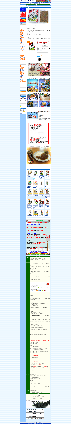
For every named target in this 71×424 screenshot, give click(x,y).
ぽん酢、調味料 (22, 37)
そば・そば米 (21, 47)
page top (49, 218)
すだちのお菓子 (22, 72)
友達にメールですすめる (44, 55)
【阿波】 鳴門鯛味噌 (29, 215)
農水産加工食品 (22, 49)
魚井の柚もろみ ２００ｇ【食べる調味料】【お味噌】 (29, 187)
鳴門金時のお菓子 (22, 73)
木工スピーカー (22, 78)
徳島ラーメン (21, 45)
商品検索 (21, 23)
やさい (21, 40)
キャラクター (21, 80)
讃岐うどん (21, 43)
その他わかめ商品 (22, 30)
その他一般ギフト (22, 75)
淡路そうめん (21, 33)
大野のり (21, 66)
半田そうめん (27, 3)
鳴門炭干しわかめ (22, 28)
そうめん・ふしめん (22, 31)
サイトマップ (49, 2)
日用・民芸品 (21, 79)
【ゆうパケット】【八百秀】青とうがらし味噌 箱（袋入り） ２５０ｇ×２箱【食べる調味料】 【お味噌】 (29, 206)
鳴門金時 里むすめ (22, 39)
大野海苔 (35, 3)
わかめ (24, 3)
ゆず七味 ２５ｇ (47, 215)
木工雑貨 (21, 77)
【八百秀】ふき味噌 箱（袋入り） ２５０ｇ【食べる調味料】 (47, 176)
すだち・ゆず (21, 36)
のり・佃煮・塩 (22, 67)
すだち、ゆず (21, 35)
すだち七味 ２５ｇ (41, 215)
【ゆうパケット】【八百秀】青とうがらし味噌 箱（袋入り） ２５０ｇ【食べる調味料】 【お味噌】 (47, 195)
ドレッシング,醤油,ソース (23, 54)
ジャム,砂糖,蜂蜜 (22, 55)
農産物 (21, 38)
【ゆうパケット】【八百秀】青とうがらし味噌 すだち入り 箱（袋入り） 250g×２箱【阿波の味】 (35, 206)
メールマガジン (22, 108)
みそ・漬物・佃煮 (22, 50)
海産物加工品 (21, 68)
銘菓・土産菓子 (22, 70)
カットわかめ (21, 29)
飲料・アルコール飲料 (22, 57)
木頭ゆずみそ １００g (29, 175)
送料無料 (37, 3)
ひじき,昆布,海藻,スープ (23, 65)
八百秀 (27, 5)
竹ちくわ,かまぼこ (22, 69)
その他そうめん (22, 34)
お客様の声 (45, 2)
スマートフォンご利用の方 (23, 11)
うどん (21, 42)
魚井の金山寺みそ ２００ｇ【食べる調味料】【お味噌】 (35, 187)
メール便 (39, 3)
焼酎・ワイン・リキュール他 (23, 59)
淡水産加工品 (21, 56)
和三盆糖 (21, 71)
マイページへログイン (32, 2)
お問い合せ (41, 2)
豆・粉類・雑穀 (22, 48)
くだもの (21, 41)
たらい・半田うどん (22, 44)
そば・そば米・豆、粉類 (22, 46)
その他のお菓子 (22, 74)
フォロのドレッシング (31, 3)
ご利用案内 (37, 2)
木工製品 (21, 76)
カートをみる (27, 2)
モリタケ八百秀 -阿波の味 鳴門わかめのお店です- (32, 0)
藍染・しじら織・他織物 (23, 81)
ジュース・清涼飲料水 (22, 58)
